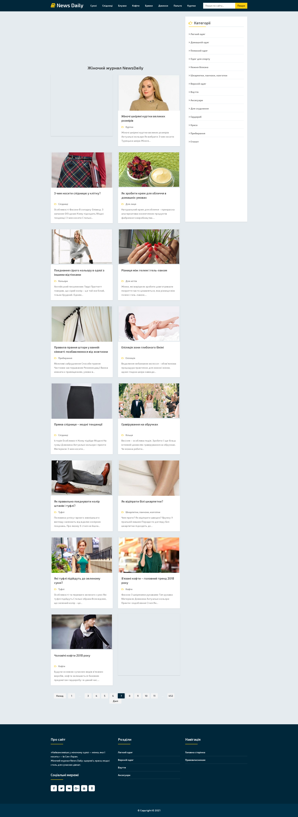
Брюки (149, 5)
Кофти (136, 5)
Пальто (178, 5)
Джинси (163, 5)
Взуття (194, 91)
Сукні (93, 5)
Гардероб (195, 116)
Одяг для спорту (200, 58)
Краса (193, 125)
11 (154, 695)
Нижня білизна (199, 67)
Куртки (191, 5)
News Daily (69, 5)
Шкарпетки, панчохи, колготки (208, 75)
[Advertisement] (115, 41)
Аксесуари (196, 100)
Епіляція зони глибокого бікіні (142, 347)
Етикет (194, 141)
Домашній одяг (199, 42)
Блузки (122, 5)
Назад (59, 695)
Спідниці (107, 5)
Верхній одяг (198, 83)
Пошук (241, 5)
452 (171, 695)
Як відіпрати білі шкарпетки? (142, 501)
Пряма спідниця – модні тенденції (78, 424)
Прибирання (197, 133)
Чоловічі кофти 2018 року (72, 655)
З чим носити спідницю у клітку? (77, 193)
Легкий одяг (197, 34)
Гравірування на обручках (139, 424)
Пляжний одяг (199, 50)
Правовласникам (195, 759)
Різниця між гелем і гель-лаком (144, 270)
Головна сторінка (195, 752)
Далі (115, 700)
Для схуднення (199, 108)
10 (146, 695)
